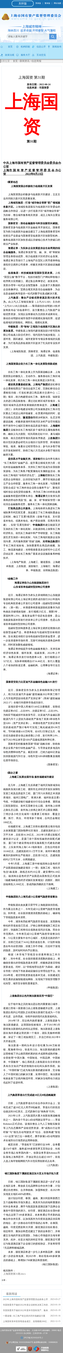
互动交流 (41, 55)
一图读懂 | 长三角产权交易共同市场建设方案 (24, 1316)
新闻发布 (56, 46)
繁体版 (47, 3)
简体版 (38, 3)
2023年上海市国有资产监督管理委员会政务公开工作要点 (26, 1299)
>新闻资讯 (24, 61)
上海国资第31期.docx (14, 1274)
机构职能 (25, 46)
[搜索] (53, 36)
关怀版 (23, 3)
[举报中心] (41, 1350)
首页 (10, 46)
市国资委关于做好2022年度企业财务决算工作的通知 (26, 1305)
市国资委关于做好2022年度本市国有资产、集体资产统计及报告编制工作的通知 (26, 1310)
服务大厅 (25, 55)
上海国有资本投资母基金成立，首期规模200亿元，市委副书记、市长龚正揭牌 (26, 1321)
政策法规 (9, 55)
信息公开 (41, 46)
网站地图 (57, 3)
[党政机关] (30, 1350)
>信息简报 (35, 61)
